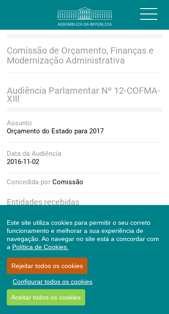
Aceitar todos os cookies (46, 297)
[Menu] (148, 14)
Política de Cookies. (40, 246)
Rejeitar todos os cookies (47, 265)
